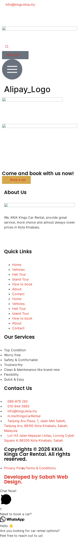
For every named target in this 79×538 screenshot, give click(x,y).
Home (16, 265)
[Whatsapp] (29, 16)
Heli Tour (19, 274)
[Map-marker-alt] (52, 16)
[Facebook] (7, 16)
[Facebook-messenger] (18, 16)
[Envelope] (40, 16)
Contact (18, 294)
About (16, 289)
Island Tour (20, 279)
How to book (22, 284)
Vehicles (18, 269)
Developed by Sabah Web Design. (36, 479)
